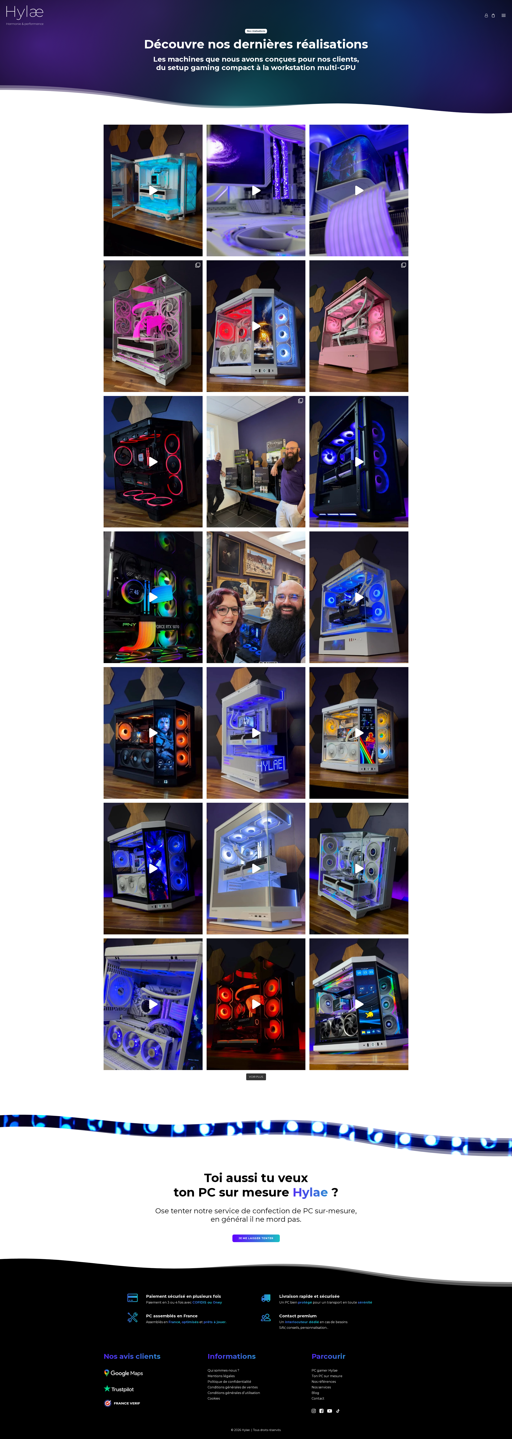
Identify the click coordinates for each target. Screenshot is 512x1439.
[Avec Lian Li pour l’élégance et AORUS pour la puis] (358, 868)
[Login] (484, 15)
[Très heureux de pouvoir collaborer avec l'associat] (256, 597)
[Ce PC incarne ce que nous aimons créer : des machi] (153, 1004)
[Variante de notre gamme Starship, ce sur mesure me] (256, 733)
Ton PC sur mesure (327, 1376)
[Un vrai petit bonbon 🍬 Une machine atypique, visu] (358, 326)
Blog (315, 1393)
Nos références (324, 1382)
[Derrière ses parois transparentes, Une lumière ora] (256, 1004)
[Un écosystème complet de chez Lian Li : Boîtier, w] (153, 597)
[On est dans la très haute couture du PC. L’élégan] (358, 1004)
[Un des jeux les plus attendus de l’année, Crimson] (153, 733)
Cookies (214, 1398)
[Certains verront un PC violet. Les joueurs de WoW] (358, 190)
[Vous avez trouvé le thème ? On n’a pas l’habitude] (153, 326)
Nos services (321, 1387)
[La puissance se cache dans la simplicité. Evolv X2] (256, 868)
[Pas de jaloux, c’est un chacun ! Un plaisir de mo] (256, 462)
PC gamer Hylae (325, 1370)
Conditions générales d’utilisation (234, 1393)
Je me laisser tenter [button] (256, 1238)
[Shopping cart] (491, 15)
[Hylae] (24, 15)
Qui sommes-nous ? (223, 1370)
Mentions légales (221, 1376)
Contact (318, 1398)
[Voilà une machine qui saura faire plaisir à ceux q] (358, 733)
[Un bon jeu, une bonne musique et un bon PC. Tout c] (256, 326)
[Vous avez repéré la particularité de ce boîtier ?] (358, 597)
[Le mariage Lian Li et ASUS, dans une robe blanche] (256, 190)
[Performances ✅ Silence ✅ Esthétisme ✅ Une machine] (358, 462)
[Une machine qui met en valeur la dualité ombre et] (153, 868)
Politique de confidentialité (229, 1382)
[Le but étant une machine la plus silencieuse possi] (153, 462)
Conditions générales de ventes (233, 1387)
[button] (314, 1412)
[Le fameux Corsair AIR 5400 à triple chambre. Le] (153, 190)
